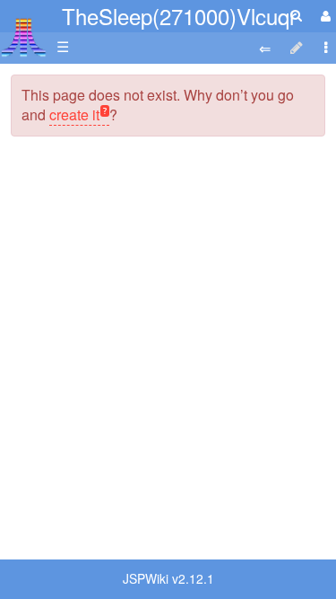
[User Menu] (323, 15)
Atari (23, 37)
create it (74, 114)
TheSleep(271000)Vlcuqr (179, 15)
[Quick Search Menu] (296, 15)
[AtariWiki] (23, 32)
